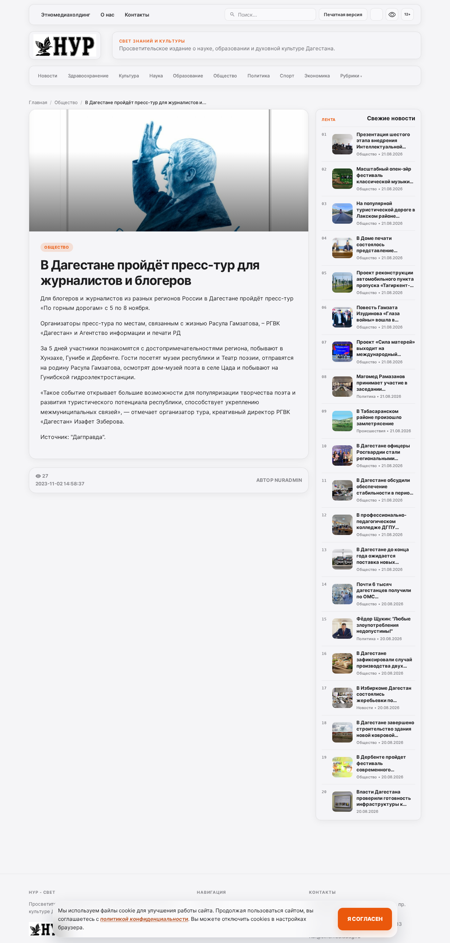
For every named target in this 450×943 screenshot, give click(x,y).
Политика (259, 75)
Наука (156, 75)
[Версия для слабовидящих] (392, 14)
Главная (38, 102)
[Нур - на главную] (65, 45)
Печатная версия (343, 14)
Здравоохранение (88, 75)
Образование (188, 75)
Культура (129, 75)
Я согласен (364, 919)
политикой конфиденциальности (144, 919)
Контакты (137, 15)
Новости (47, 75)
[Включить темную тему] (376, 14)
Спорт (287, 75)
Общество (225, 75)
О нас (107, 15)
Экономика (317, 75)
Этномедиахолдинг (65, 15)
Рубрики (351, 75)
